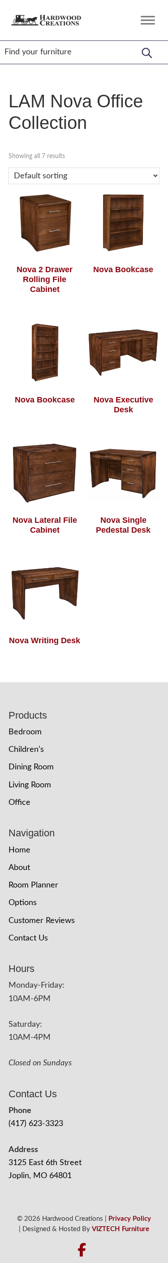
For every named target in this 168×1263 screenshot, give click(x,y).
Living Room (30, 785)
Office (19, 803)
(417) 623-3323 (36, 1124)
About (19, 868)
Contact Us (28, 938)
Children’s (26, 750)
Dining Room (31, 767)
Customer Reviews (42, 921)
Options (23, 903)
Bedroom (25, 732)
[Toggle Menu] (148, 20)
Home (19, 850)
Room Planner (33, 885)
